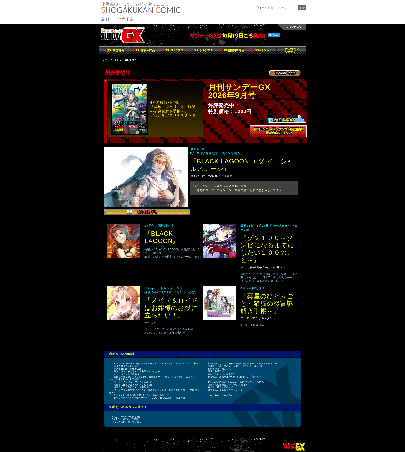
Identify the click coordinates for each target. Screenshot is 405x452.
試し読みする (147, 212)
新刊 (105, 19)
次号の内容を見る (287, 119)
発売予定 (126, 19)
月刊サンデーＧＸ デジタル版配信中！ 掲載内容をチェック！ (278, 131)
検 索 (302, 8)
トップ (103, 60)
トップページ (294, 446)
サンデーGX (123, 35)
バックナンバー (291, 27)
